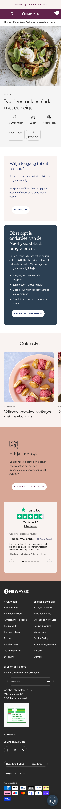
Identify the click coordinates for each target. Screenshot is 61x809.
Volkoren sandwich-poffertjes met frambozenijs (27, 414)
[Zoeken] (12, 13)
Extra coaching (12, 632)
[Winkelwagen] (55, 13)
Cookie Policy (41, 638)
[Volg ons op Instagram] (15, 750)
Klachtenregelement (45, 644)
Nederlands (36, 763)
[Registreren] (48, 681)
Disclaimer (9, 656)
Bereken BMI (11, 644)
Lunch (7, 94)
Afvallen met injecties (15, 619)
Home (7, 22)
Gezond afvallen (12, 650)
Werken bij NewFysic (45, 619)
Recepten (18, 22)
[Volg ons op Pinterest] (23, 750)
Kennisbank (10, 625)
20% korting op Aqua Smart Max (30, 4)
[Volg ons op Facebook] (8, 750)
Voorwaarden (41, 632)
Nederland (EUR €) (15, 763)
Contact (38, 656)
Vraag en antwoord (44, 607)
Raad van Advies (42, 613)
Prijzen (7, 638)
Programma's (11, 607)
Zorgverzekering (42, 625)
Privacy (38, 650)
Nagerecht (10, 406)
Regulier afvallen (13, 613)
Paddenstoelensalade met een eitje (41, 22)
